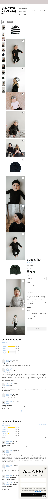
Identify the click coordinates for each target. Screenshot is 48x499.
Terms (40, 491)
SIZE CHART (30, 307)
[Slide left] (19, 2)
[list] (15, 177)
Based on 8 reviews (6, 344)
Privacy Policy (37, 491)
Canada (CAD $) (43, 2)
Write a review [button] (42, 343)
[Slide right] (29, 2)
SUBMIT (33, 495)
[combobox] (23, 485)
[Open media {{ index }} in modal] (15, 29)
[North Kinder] (9, 10)
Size (28, 275)
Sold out (36, 329)
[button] (22, 6)
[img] (9, 360)
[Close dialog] (45, 468)
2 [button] (23, 411)
